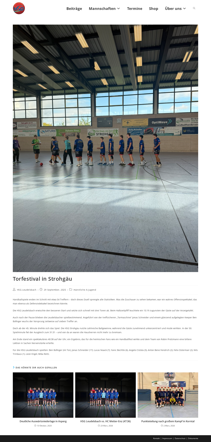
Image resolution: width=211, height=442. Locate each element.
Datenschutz (180, 438)
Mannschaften (102, 8)
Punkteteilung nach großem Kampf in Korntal (167, 421)
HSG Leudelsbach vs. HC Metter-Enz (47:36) (105, 421)
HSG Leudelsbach (26, 289)
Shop (153, 8)
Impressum (167, 438)
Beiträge (74, 8)
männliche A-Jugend (85, 289)
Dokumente (193, 438)
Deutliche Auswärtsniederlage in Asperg (43, 421)
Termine (134, 8)
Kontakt (156, 438)
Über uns (173, 8)
